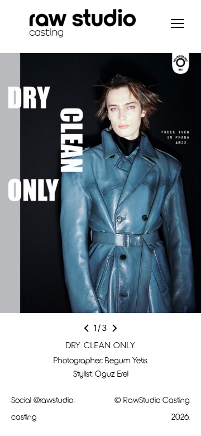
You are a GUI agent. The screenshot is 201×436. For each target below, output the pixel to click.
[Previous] (86, 328)
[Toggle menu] (177, 23)
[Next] (114, 328)
